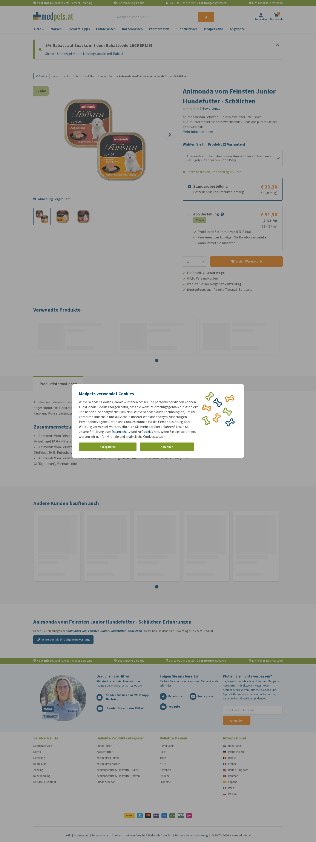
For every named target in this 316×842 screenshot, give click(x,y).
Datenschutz (121, 431)
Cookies (147, 431)
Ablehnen (167, 447)
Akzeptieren (108, 447)
